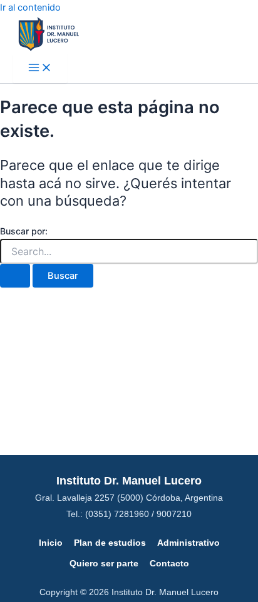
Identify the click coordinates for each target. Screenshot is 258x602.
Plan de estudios (110, 543)
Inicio (51, 543)
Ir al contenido (30, 7)
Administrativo (188, 543)
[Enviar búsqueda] (15, 276)
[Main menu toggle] (40, 68)
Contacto (169, 563)
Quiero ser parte (104, 563)
